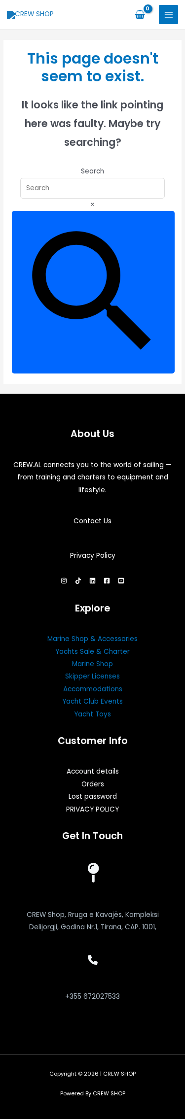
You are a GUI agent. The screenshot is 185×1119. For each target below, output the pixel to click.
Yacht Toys (92, 714)
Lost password (93, 796)
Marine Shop (92, 664)
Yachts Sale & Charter (92, 651)
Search (92, 171)
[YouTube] (121, 581)
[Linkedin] (92, 581)
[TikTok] (78, 581)
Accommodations (92, 689)
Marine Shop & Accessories (92, 639)
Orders (92, 784)
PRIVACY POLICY (92, 809)
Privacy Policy (92, 555)
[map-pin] (92, 872)
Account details (93, 771)
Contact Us (92, 521)
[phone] (92, 959)
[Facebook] (107, 581)
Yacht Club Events (92, 701)
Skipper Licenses (92, 676)
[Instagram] (64, 581)
